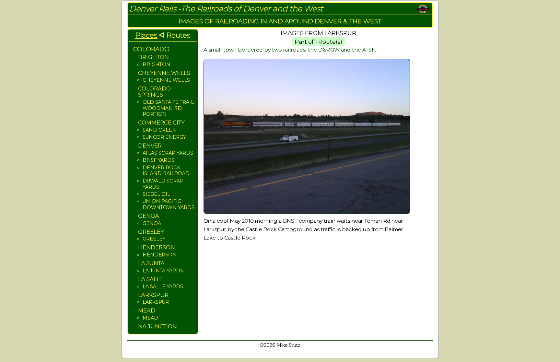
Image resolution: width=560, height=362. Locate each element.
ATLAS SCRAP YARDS (168, 153)
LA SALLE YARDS (163, 286)
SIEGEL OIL (156, 194)
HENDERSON (160, 255)
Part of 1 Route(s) (318, 41)
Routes (178, 35)
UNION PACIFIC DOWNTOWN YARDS (168, 204)
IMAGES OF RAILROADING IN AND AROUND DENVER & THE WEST (280, 21)
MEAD (150, 318)
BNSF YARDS (158, 160)
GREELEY (154, 239)
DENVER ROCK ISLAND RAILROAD (166, 171)
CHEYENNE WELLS (166, 80)
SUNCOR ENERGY (164, 137)
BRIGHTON (156, 64)
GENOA (152, 223)
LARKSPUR (156, 302)
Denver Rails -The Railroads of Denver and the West (226, 8)
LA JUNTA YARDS (163, 271)
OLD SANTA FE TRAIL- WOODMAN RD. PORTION (169, 108)
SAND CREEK (159, 130)
